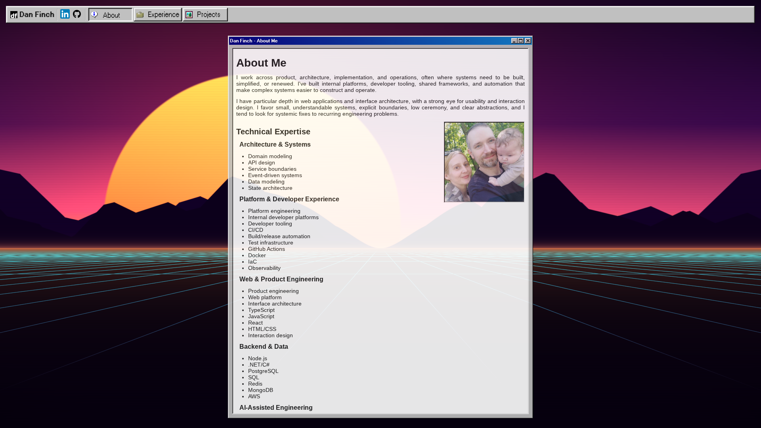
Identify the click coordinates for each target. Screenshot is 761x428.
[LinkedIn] (65, 14)
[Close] (528, 41)
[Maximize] (521, 41)
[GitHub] (77, 14)
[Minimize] (514, 41)
